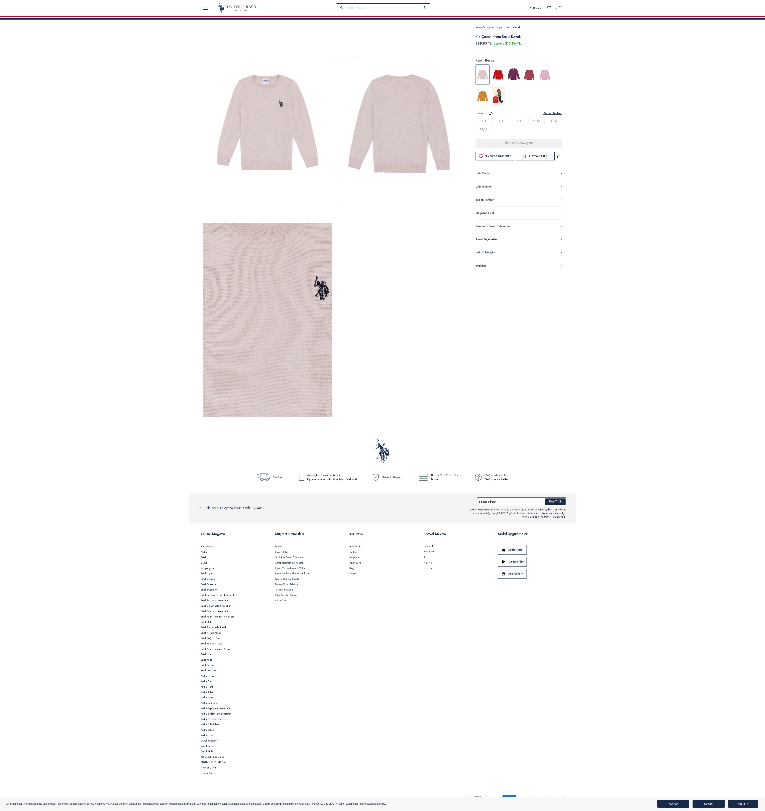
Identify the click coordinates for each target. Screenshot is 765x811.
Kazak (516, 27)
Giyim (499, 27)
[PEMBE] (514, 74)
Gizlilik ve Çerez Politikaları (289, 557)
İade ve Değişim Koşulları (288, 579)
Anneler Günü (208, 767)
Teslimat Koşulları (284, 590)
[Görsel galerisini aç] (267, 123)
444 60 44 (280, 600)
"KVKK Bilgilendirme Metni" (536, 517)
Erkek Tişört (207, 573)
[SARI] (483, 96)
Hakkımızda (355, 546)
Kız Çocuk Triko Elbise (212, 757)
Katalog (353, 573)
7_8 (518, 121)
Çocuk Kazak (207, 746)
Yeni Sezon (206, 546)
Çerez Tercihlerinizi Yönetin (289, 563)
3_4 (483, 121)
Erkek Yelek (206, 660)
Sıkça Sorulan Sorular (286, 595)
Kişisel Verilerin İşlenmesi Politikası (292, 573)
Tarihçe (353, 552)
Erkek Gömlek (208, 579)
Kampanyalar (207, 568)
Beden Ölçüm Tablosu (286, 584)
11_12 (554, 121)
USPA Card (355, 563)
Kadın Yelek (207, 697)
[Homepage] (237, 8)
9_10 (536, 121)
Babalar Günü (208, 773)
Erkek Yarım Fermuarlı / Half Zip (217, 616)
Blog (351, 568)
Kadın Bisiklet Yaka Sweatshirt (216, 714)
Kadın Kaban (207, 692)
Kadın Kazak (207, 730)
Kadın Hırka (207, 735)
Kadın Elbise (207, 676)
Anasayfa (480, 27)
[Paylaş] (559, 156)
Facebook (428, 546)
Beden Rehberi (552, 113)
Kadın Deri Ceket (209, 703)
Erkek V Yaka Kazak (211, 633)
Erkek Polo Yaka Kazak (212, 643)
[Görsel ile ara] (425, 8)
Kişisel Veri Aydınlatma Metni (290, 568)
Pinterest (428, 563)
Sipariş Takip (281, 552)
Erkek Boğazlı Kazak (211, 638)
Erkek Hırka (206, 622)
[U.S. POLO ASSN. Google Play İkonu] (531, 562)
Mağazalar (354, 557)
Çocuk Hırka (207, 751)
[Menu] (205, 8)
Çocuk (491, 27)
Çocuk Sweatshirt (209, 741)
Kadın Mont (207, 687)
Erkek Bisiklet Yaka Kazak (213, 627)
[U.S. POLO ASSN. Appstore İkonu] (531, 550)
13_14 (483, 129)
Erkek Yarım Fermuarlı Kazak (215, 649)
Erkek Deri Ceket (209, 670)
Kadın (204, 552)
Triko (507, 27)
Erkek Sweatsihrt (209, 590)
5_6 (501, 121)
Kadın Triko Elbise (210, 724)
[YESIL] (498, 96)
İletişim (278, 546)
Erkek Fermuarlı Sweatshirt (214, 611)
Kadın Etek (206, 681)
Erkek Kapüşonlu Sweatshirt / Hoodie (220, 595)
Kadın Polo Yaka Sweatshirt (214, 719)
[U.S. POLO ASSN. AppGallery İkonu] (531, 574)
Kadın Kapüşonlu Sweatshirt (215, 708)
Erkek (203, 557)
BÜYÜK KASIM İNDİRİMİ (213, 762)
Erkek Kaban (207, 665)
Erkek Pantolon (208, 584)
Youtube (428, 568)
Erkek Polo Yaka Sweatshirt (214, 600)
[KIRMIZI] (498, 74)
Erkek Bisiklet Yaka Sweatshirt (216, 606)
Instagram (429, 551)
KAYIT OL (555, 501)
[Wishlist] (549, 8)
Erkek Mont (206, 654)
